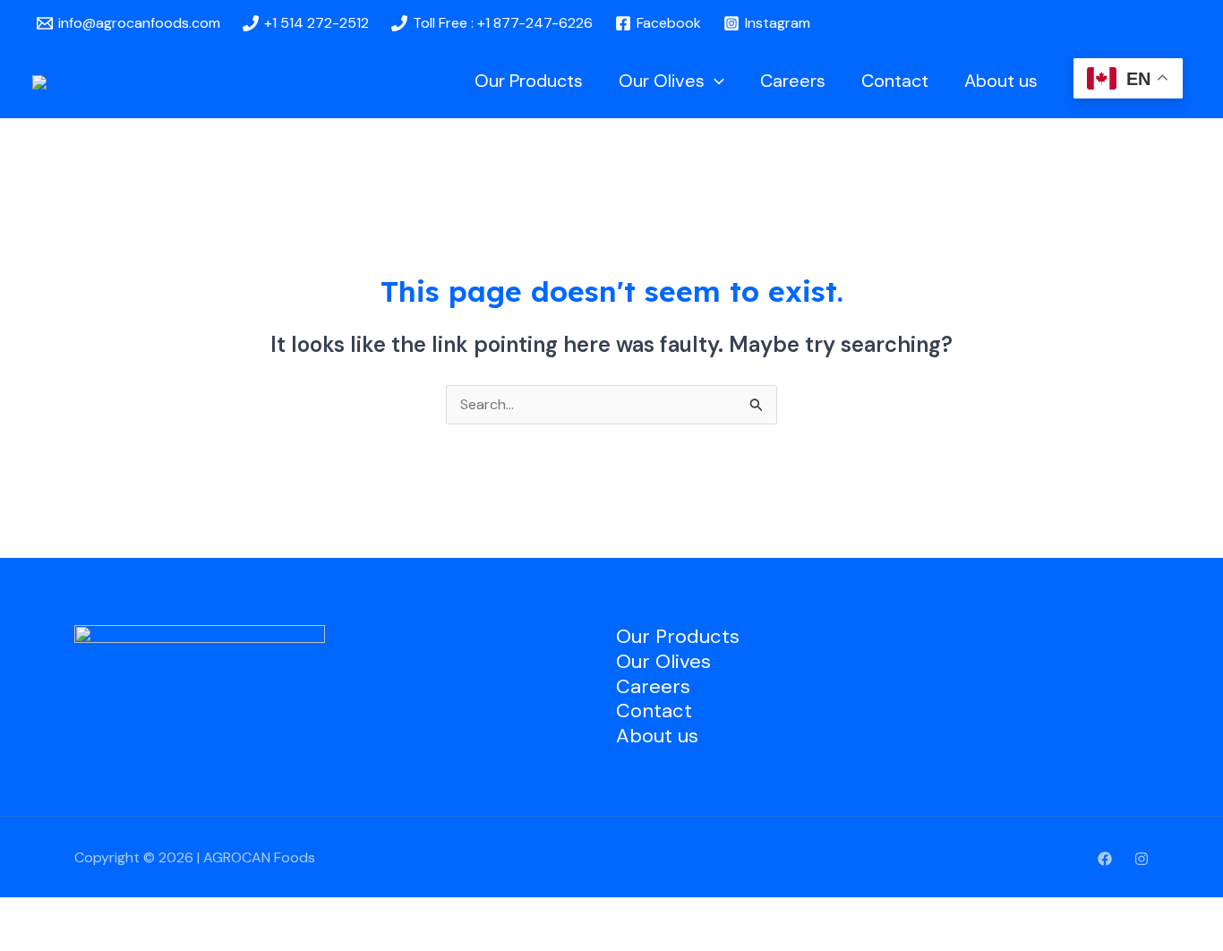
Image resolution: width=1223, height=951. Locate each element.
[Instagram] (1141, 859)
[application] (714, 80)
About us (1001, 80)
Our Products (529, 80)
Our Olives (662, 80)
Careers (792, 80)
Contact (894, 80)
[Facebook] (1105, 859)
